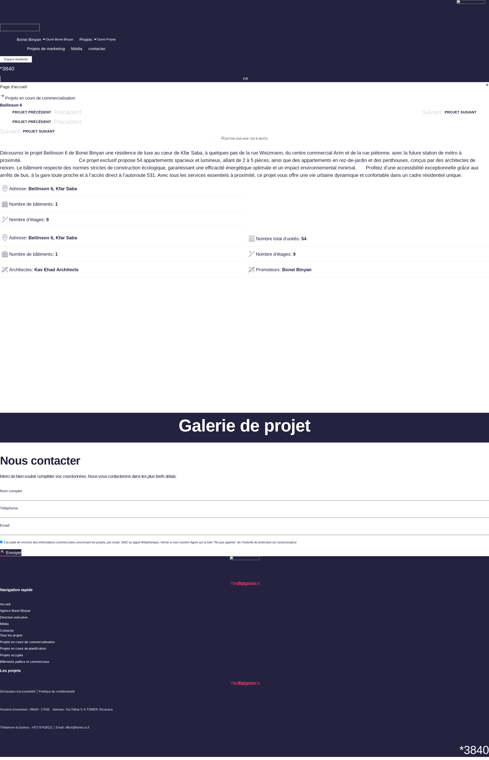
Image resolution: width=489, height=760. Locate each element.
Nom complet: (11, 491)
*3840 (7, 69)
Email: (5, 525)
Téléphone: (9, 508)
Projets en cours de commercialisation (40, 98)
